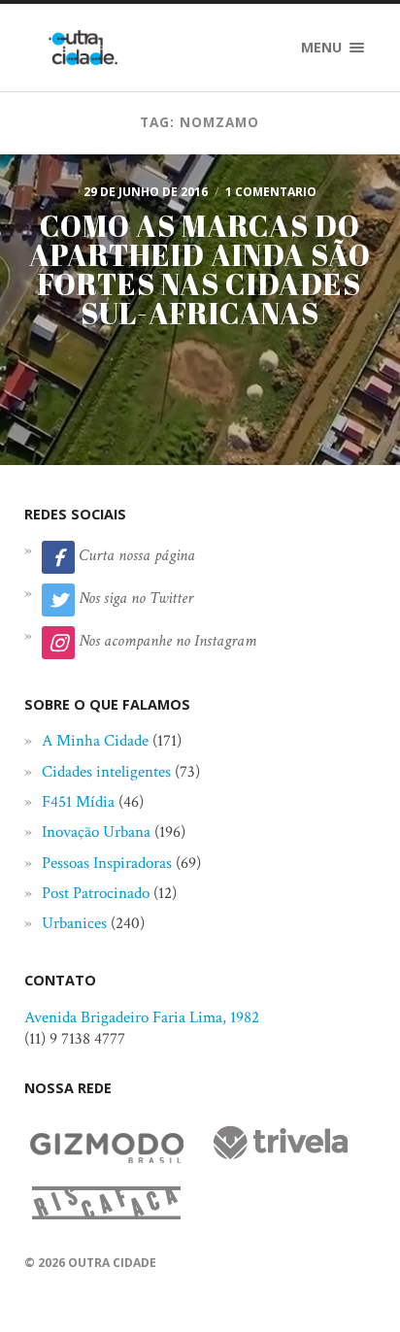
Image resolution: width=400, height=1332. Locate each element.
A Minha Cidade (95, 740)
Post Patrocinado (96, 893)
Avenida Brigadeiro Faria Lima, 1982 (141, 1017)
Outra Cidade (112, 1262)
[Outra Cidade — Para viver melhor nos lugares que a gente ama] (83, 47)
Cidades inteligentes (106, 772)
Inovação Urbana (96, 832)
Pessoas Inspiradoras (107, 863)
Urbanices (74, 923)
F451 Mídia (78, 802)
